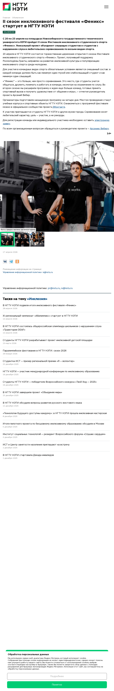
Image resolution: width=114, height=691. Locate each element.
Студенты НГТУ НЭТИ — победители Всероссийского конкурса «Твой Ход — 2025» (50, 382)
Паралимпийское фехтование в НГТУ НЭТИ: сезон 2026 (34, 351)
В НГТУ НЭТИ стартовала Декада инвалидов (28, 455)
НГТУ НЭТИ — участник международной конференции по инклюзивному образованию (51, 372)
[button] (22, 239)
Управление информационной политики (22, 272)
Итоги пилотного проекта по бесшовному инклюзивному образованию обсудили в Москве (53, 424)
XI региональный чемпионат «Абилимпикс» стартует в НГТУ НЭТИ (40, 316)
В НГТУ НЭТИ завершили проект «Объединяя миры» (32, 392)
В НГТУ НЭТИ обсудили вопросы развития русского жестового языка (42, 403)
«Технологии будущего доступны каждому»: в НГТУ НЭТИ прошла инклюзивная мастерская (55, 413)
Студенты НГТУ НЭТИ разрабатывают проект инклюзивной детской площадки (47, 340)
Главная (6, 18)
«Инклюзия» (37, 299)
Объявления (18, 18)
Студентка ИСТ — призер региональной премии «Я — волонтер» (39, 361)
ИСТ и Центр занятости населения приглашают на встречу (36, 445)
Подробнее (57, 676)
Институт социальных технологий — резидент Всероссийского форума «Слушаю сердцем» (54, 434)
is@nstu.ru (48, 272)
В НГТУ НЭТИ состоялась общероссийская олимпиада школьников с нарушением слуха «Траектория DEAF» (52, 328)
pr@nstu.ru (54, 288)
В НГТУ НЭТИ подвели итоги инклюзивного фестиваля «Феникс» (39, 305)
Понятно (57, 684)
